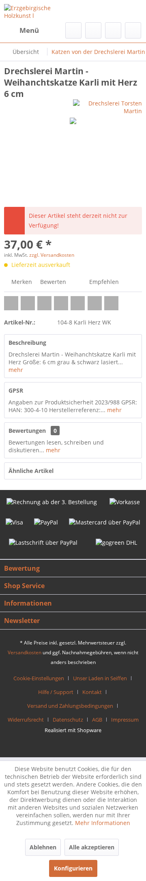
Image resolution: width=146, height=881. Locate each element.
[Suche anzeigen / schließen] (73, 30)
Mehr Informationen (102, 823)
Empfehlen (103, 282)
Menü (29, 30)
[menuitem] (21, 30)
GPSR (16, 390)
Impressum (125, 719)
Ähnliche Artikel (31, 471)
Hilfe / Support (55, 692)
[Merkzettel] (93, 30)
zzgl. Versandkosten (51, 254)
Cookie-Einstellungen (38, 678)
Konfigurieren (73, 868)
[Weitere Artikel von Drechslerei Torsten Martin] (107, 106)
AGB (97, 719)
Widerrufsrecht (26, 719)
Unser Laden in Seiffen (100, 678)
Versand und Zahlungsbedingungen (70, 705)
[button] (11, 303)
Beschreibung (27, 342)
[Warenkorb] (133, 30)
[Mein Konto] (113, 30)
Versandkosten (24, 652)
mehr (16, 370)
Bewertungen (27, 430)
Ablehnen (43, 847)
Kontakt (92, 692)
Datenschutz (68, 719)
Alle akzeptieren (91, 847)
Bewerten (52, 282)
